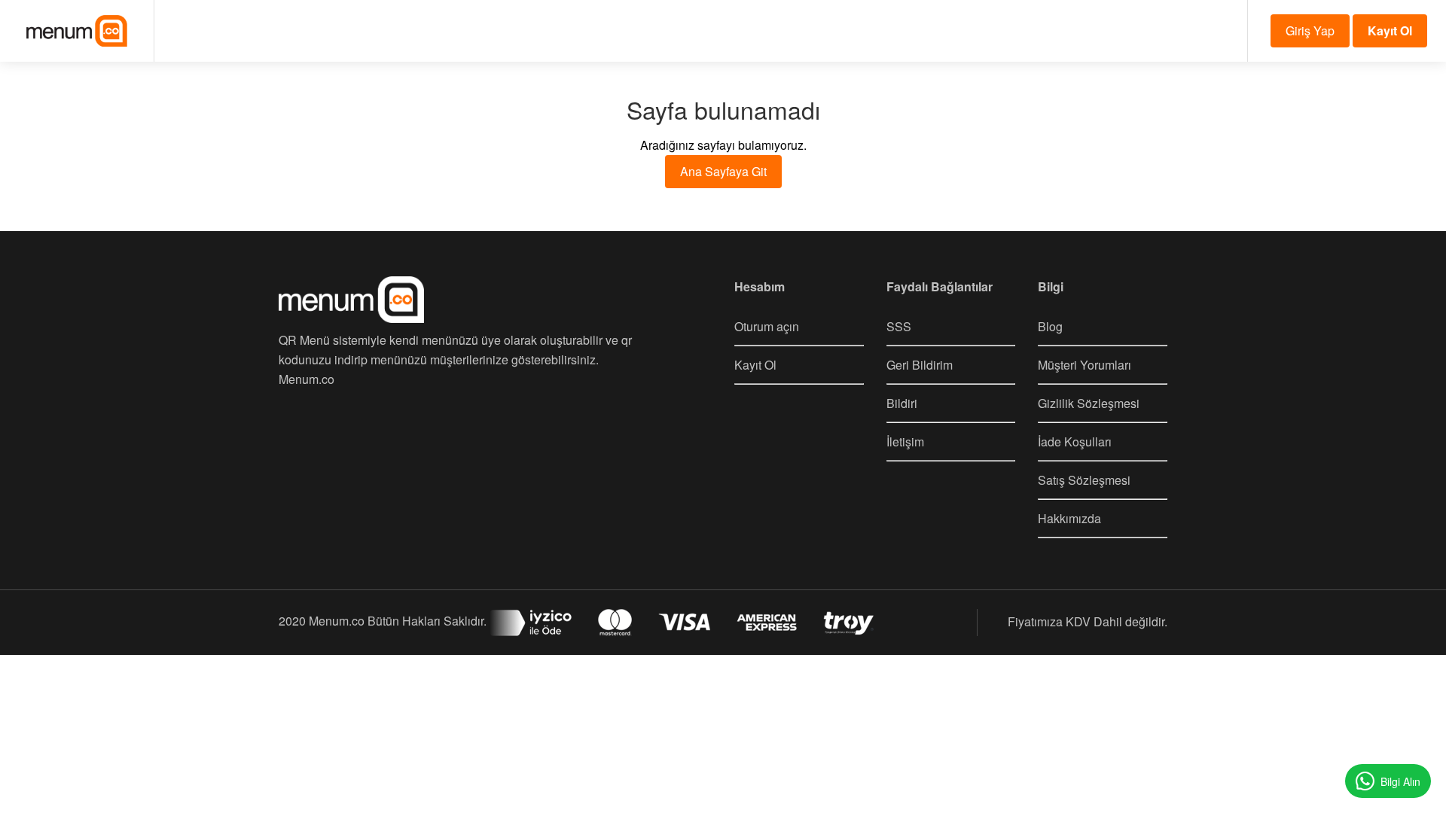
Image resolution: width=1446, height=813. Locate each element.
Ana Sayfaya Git (723, 171)
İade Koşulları (1075, 441)
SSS (898, 326)
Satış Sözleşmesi (1084, 480)
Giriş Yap (1310, 30)
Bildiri (901, 403)
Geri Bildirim (919, 364)
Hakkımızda (1069, 518)
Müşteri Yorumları (1084, 364)
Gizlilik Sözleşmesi (1088, 403)
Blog (1050, 326)
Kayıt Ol (755, 364)
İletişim (905, 441)
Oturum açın (766, 326)
